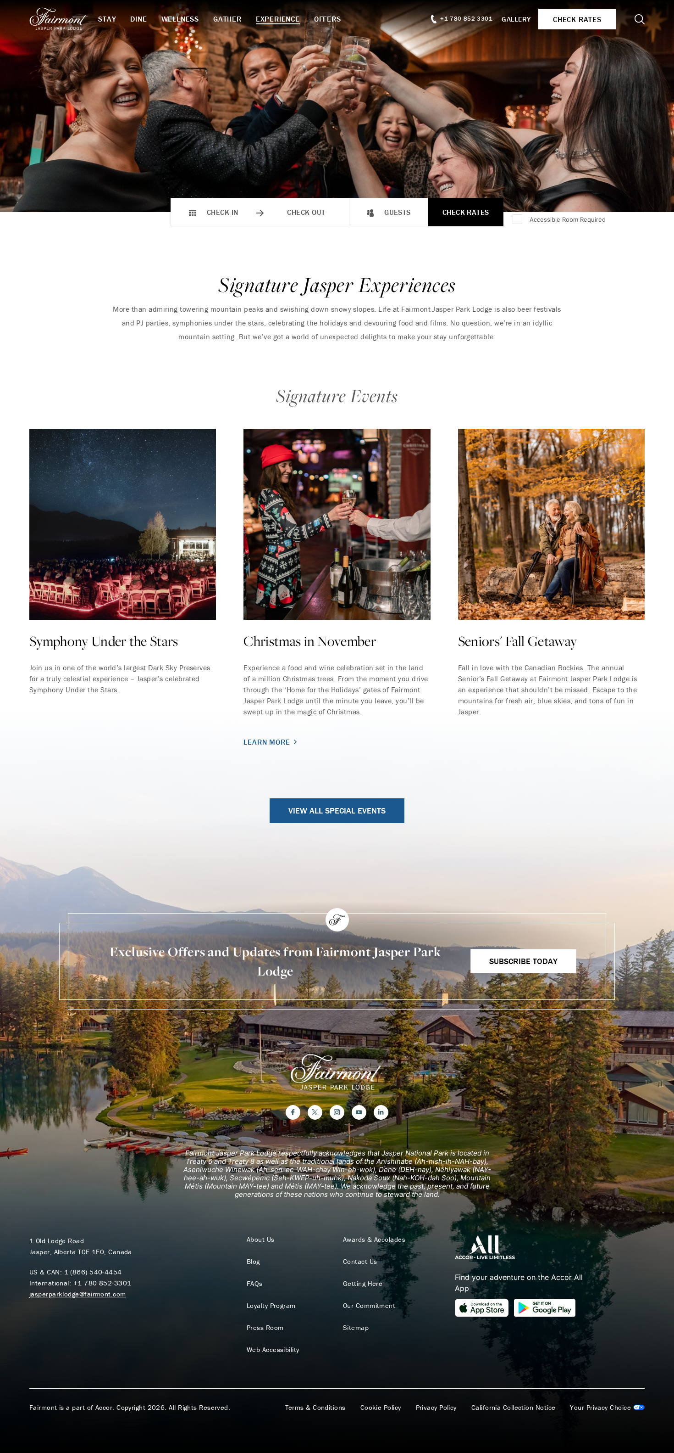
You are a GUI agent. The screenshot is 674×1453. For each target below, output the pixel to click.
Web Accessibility (273, 1350)
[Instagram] (337, 1112)
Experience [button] (278, 18)
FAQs (255, 1283)
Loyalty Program (271, 1306)
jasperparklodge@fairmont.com (77, 1294)
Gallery (516, 19)
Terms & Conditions (315, 1407)
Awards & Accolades (374, 1239)
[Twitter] (315, 1112)
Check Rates (465, 212)
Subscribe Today (523, 961)
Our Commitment (369, 1306)
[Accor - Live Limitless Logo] (485, 1246)
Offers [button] (327, 18)
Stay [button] (107, 18)
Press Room (265, 1328)
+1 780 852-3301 (102, 1283)
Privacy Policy (436, 1407)
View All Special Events (337, 810)
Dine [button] (138, 18)
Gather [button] (227, 18)
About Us (261, 1239)
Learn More (266, 741)
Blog (253, 1261)
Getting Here (362, 1283)
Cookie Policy (380, 1407)
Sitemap (356, 1328)
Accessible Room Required (568, 219)
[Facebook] (293, 1112)
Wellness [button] (180, 18)
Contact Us (360, 1261)
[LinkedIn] (381, 1112)
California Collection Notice (513, 1407)
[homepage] (63, 18)
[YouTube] (359, 1112)
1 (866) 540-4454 (93, 1272)
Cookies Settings (607, 1407)
